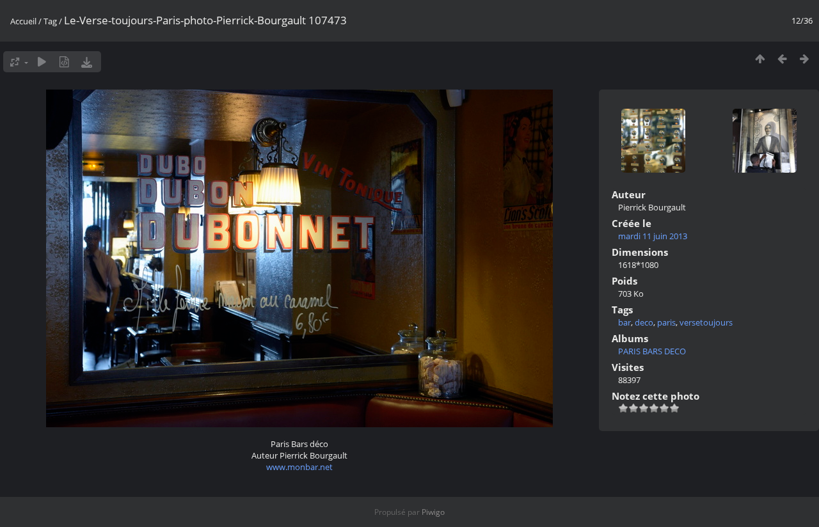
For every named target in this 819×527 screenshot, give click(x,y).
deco (644, 322)
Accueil (23, 21)
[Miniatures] (760, 58)
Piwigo (433, 512)
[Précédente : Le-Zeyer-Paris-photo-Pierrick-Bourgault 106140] (782, 58)
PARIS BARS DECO (652, 351)
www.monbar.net (299, 467)
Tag (50, 21)
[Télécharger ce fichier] (87, 61)
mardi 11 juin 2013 (652, 236)
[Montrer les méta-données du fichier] (64, 61)
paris (666, 322)
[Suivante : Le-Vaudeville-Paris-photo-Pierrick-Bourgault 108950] (804, 58)
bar (624, 322)
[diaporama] (42, 61)
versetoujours (706, 322)
